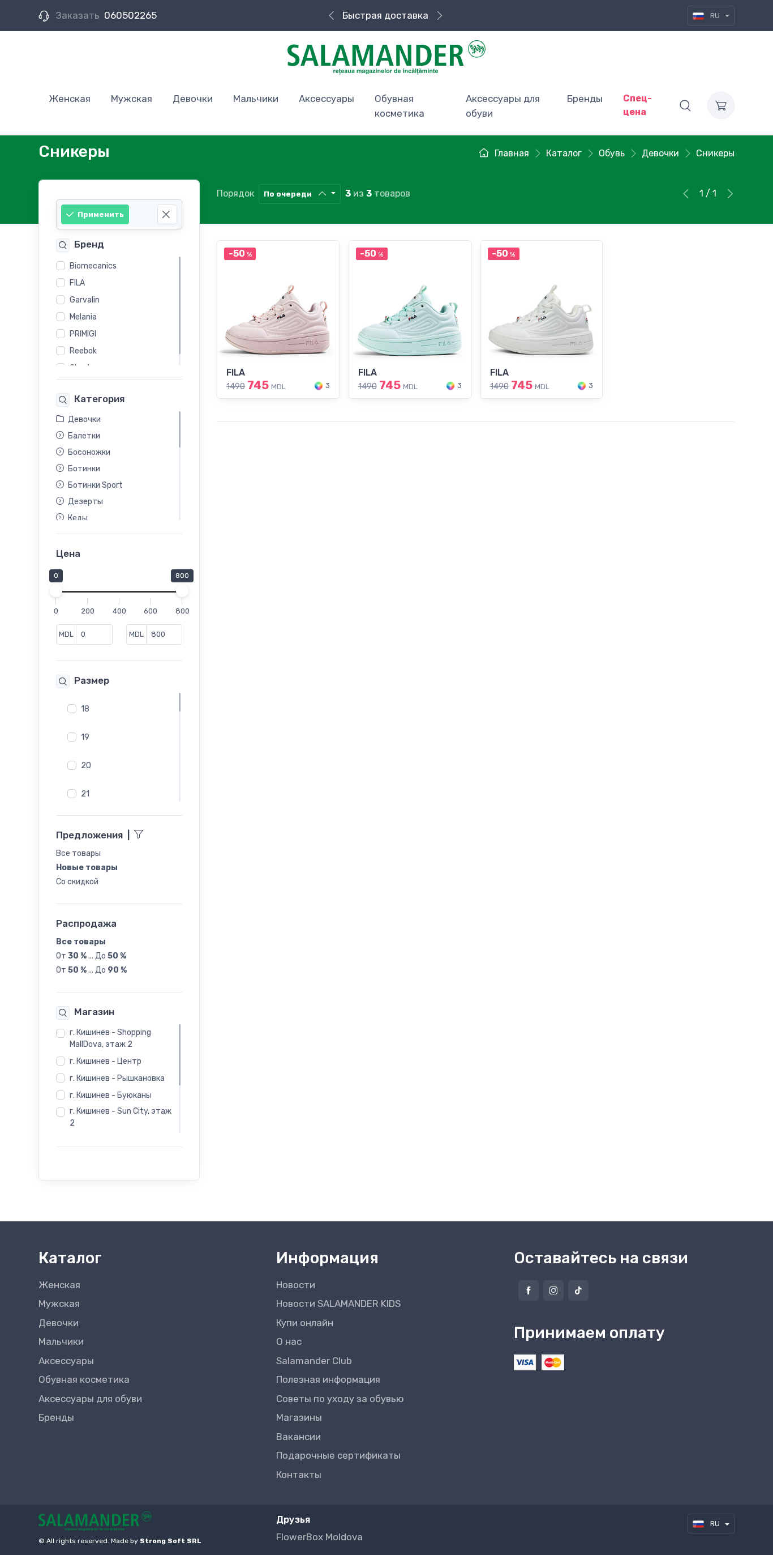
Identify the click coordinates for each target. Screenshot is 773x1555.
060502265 (130, 15)
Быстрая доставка (385, 15)
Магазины (299, 1417)
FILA (77, 283)
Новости (295, 1284)
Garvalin (85, 300)
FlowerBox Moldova (319, 1537)
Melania (83, 317)
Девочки (58, 1322)
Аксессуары (66, 1360)
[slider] (56, 591)
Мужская (59, 1303)
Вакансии (298, 1436)
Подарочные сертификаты (338, 1455)
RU (715, 15)
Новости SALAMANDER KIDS (338, 1303)
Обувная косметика (84, 1379)
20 (86, 765)
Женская (59, 1284)
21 (85, 793)
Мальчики (61, 1341)
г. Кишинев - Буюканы (111, 1095)
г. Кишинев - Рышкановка (117, 1078)
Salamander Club (314, 1360)
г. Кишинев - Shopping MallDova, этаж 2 (110, 1038)
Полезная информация (328, 1379)
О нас (289, 1341)
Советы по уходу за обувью (340, 1398)
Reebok (83, 351)
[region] (119, 311)
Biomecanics (93, 266)
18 (85, 708)
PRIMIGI (83, 334)
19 (85, 737)
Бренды (56, 1417)
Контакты (298, 1474)
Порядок (235, 193)
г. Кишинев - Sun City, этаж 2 (120, 1117)
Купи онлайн (304, 1322)
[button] (685, 105)
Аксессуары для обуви (90, 1398)
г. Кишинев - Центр (105, 1061)
